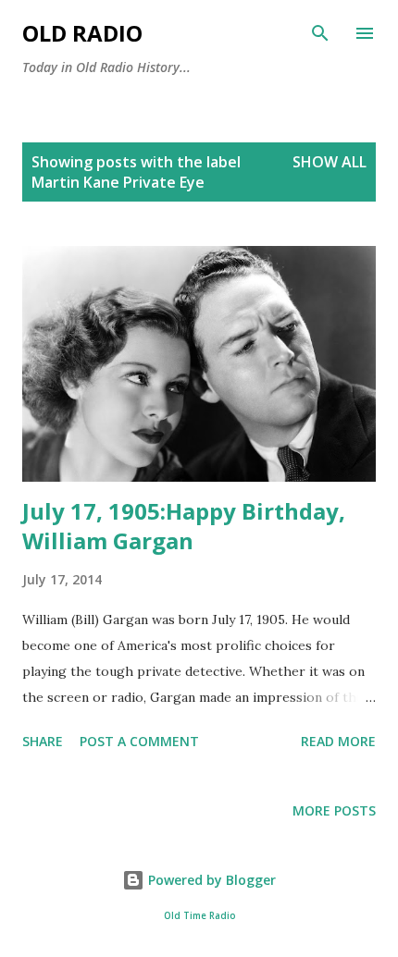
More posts (334, 810)
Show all (329, 162)
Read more (338, 741)
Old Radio (82, 33)
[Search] (320, 33)
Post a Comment (139, 741)
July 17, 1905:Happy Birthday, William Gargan (183, 526)
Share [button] (42, 741)
